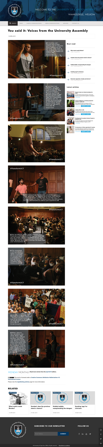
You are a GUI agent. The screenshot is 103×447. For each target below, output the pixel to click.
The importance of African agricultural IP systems (85, 127)
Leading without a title (79, 109)
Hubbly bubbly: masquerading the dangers (81, 64)
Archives (65, 23)
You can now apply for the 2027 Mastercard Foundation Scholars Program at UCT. (84, 121)
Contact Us (75, 23)
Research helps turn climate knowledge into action (84, 93)
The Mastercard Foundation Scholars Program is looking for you (85, 119)
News (21, 23)
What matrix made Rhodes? (77, 50)
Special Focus (12, 392)
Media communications (52, 23)
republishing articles (23, 382)
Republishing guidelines (64, 445)
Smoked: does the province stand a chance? (81, 57)
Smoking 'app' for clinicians (77, 71)
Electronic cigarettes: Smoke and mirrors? (81, 79)
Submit (63, 434)
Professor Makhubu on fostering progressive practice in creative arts (84, 101)
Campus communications (34, 23)
